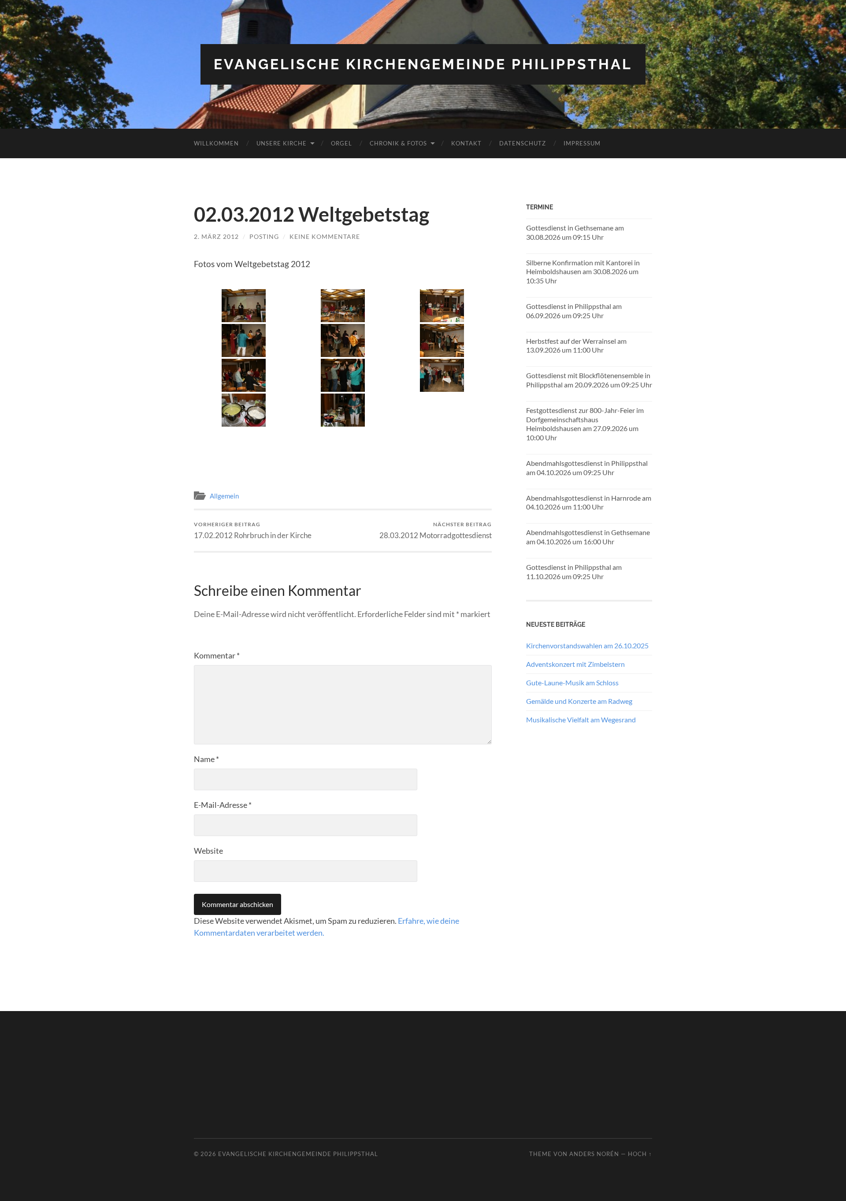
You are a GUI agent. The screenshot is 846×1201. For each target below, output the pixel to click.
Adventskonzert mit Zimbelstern (575, 664)
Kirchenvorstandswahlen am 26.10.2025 (587, 645)
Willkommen (216, 143)
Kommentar (217, 655)
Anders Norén (594, 1153)
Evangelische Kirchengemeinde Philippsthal (423, 64)
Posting (264, 236)
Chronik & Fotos (398, 143)
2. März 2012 (216, 236)
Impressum (582, 143)
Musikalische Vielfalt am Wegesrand (581, 719)
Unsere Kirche (281, 143)
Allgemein (224, 496)
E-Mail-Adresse (223, 805)
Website (208, 850)
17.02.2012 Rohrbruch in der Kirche (253, 530)
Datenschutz (522, 143)
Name (206, 759)
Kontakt (466, 143)
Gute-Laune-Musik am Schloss (572, 682)
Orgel (341, 143)
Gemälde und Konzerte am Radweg (579, 701)
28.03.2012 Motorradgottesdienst (435, 530)
